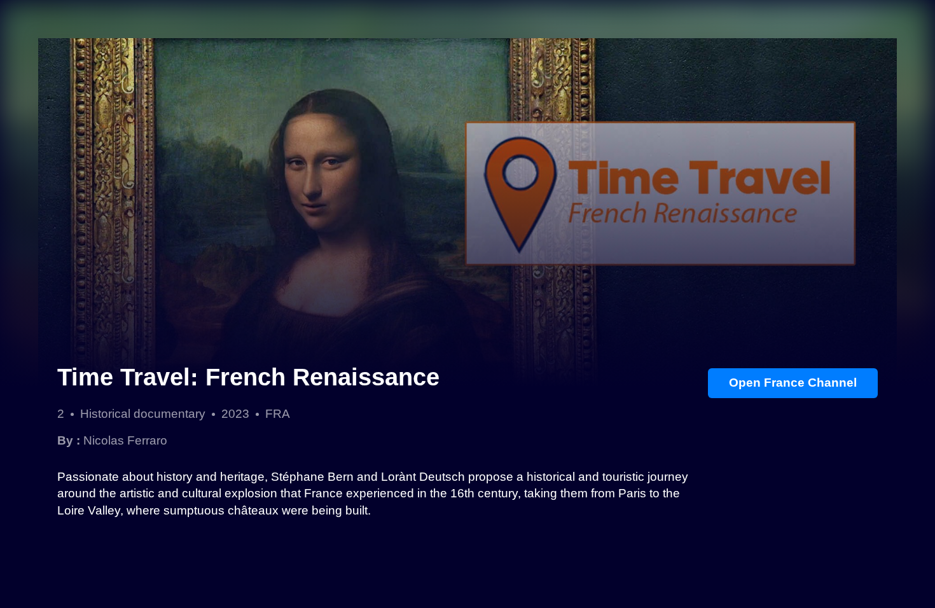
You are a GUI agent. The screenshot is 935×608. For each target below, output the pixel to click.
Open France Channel (793, 382)
